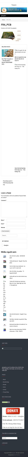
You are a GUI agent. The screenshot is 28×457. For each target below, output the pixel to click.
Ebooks (4, 384)
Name (3, 220)
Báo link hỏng (6, 382)
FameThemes (17, 454)
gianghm (3, 15)
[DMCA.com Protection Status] (6, 402)
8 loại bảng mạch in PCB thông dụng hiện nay (8, 182)
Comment (3, 200)
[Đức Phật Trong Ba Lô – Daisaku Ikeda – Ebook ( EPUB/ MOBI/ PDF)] (7, 53)
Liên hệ (4, 389)
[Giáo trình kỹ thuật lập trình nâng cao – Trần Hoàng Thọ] (20, 114)
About (4, 379)
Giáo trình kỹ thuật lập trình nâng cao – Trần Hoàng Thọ (20, 170)
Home (3, 19)
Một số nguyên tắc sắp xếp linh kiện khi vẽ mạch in (20, 58)
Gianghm (6, 245)
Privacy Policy (6, 392)
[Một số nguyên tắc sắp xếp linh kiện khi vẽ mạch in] (20, 52)
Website (3, 227)
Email (2, 223)
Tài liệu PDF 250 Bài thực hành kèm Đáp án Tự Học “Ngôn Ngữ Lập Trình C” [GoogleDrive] (18, 283)
